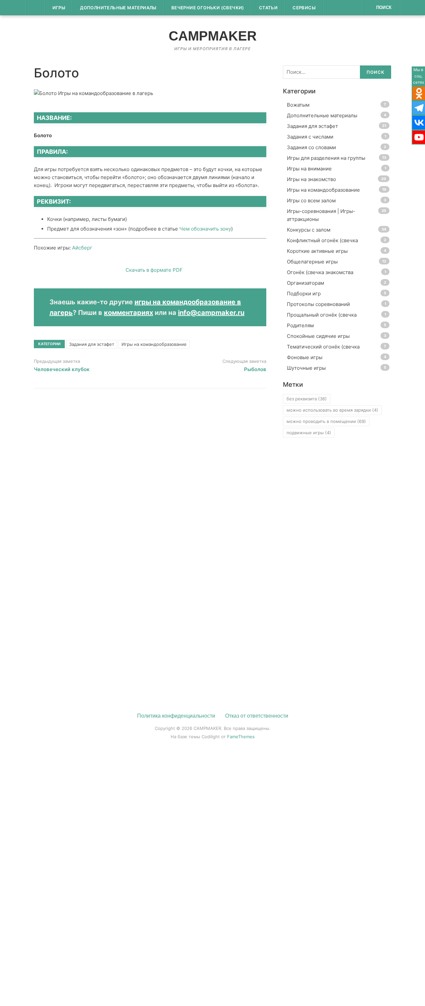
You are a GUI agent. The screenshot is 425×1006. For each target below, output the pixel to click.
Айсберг (82, 248)
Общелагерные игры (312, 261)
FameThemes (241, 736)
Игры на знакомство (311, 179)
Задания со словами (311, 147)
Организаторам (305, 283)
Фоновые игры (304, 357)
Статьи (268, 7)
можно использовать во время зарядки (332, 410)
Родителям (300, 325)
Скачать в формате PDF (153, 270)
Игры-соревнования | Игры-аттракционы (321, 215)
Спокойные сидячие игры (318, 336)
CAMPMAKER (213, 36)
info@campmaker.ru (211, 313)
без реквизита (307, 398)
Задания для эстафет (91, 344)
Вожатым (298, 105)
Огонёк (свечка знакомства (320, 272)
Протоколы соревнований (318, 304)
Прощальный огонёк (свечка (322, 315)
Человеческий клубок (62, 369)
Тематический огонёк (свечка (323, 347)
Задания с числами (310, 137)
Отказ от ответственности (256, 716)
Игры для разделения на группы (326, 158)
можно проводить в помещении (326, 421)
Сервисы (304, 7)
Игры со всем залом (311, 200)
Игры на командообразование (154, 344)
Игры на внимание (309, 168)
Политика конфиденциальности (176, 716)
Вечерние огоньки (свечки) (207, 7)
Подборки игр (304, 293)
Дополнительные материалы (118, 7)
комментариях (128, 313)
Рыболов (255, 369)
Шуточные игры (306, 368)
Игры (58, 7)
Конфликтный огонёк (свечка (322, 240)
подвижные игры (309, 432)
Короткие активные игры (317, 251)
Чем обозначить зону (205, 229)
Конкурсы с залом (308, 230)
